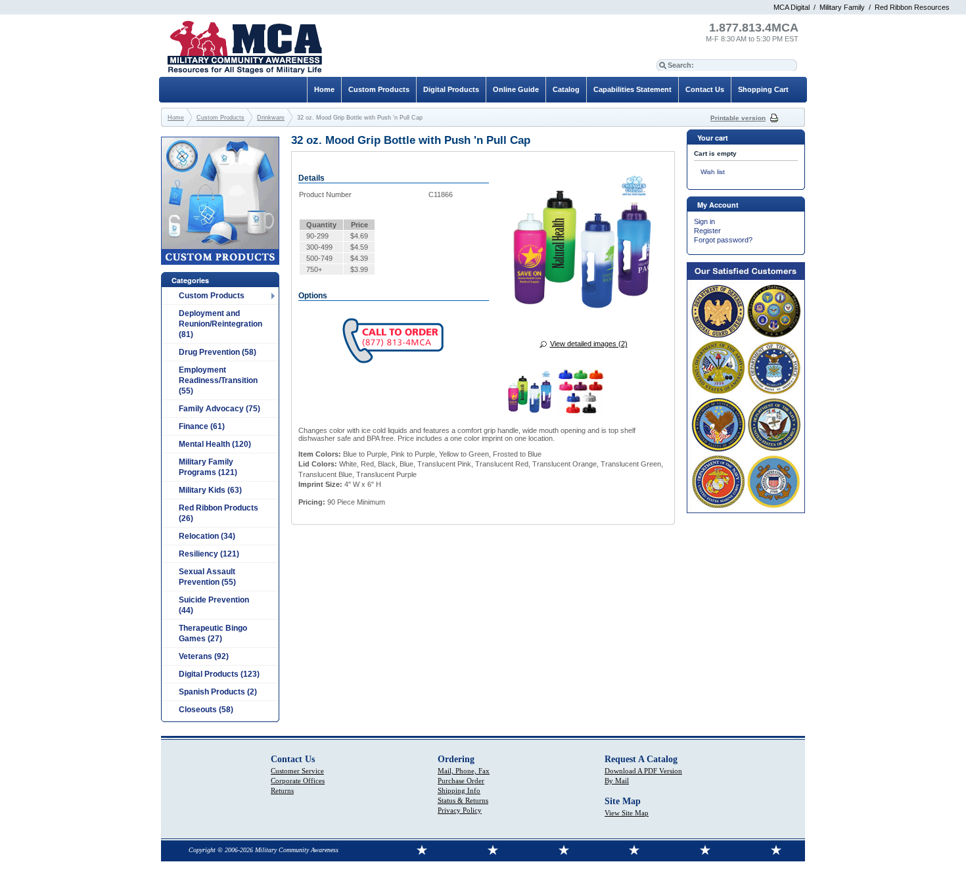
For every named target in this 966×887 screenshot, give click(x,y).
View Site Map (627, 813)
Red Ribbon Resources (912, 7)
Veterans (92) (204, 656)
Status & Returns (463, 800)
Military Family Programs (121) (208, 467)
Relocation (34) (207, 536)
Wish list (713, 171)
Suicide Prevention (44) (214, 605)
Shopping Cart (763, 89)
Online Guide (516, 89)
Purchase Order (461, 781)
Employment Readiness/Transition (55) (218, 380)
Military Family (842, 7)
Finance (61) (202, 426)
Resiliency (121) (209, 553)
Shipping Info (459, 790)
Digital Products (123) (219, 674)
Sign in (704, 221)
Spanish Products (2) (218, 691)
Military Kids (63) (210, 490)
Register (707, 231)
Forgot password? (723, 240)
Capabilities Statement (632, 89)
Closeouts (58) (206, 709)
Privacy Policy (460, 810)
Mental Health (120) (215, 444)
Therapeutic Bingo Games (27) (213, 633)
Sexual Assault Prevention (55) (207, 577)
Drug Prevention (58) (217, 352)
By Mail (617, 781)
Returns (282, 790)
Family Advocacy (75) (219, 408)
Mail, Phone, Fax (464, 771)
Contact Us (704, 89)
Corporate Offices (298, 781)
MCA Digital (791, 7)
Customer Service (297, 771)
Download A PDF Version (643, 771)
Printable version (738, 118)
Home (324, 89)
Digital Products (451, 89)
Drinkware (271, 117)
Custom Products (211, 295)
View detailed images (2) (589, 344)
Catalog (566, 89)
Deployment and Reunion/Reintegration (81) (220, 324)
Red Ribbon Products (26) (218, 513)
